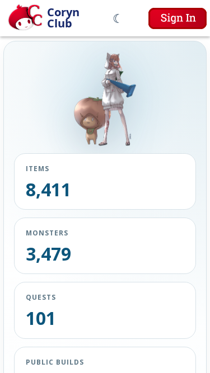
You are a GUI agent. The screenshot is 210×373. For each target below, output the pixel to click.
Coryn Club (63, 18)
